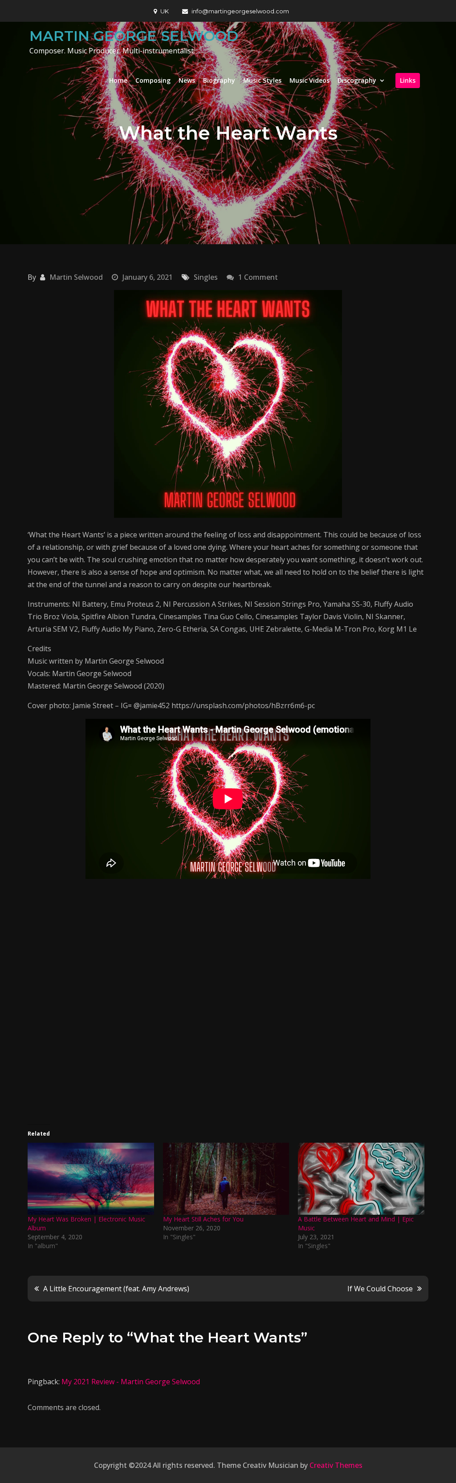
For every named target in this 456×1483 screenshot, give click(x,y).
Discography (357, 80)
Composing (153, 80)
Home (118, 80)
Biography (219, 80)
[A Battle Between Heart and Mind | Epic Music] (361, 1179)
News (187, 80)
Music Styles (262, 80)
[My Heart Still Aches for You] (226, 1179)
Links (407, 80)
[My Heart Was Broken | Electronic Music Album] (91, 1179)
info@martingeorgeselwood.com (240, 11)
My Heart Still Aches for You (203, 1219)
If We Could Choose (380, 1289)
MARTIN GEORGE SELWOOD (133, 35)
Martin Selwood (76, 277)
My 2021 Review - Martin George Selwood (130, 1381)
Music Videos (309, 80)
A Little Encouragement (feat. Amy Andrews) (116, 1289)
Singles (206, 277)
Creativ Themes (335, 1465)
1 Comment (258, 277)
